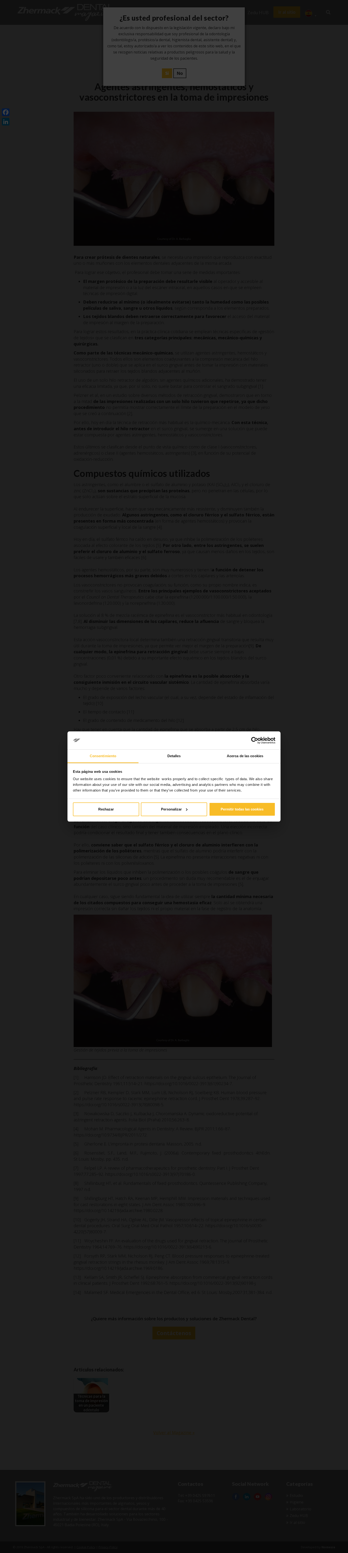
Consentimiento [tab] (103, 756)
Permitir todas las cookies (242, 809)
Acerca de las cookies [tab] (245, 756)
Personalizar (171, 809)
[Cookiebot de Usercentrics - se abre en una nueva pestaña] (254, 740)
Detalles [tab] (174, 756)
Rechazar (106, 809)
